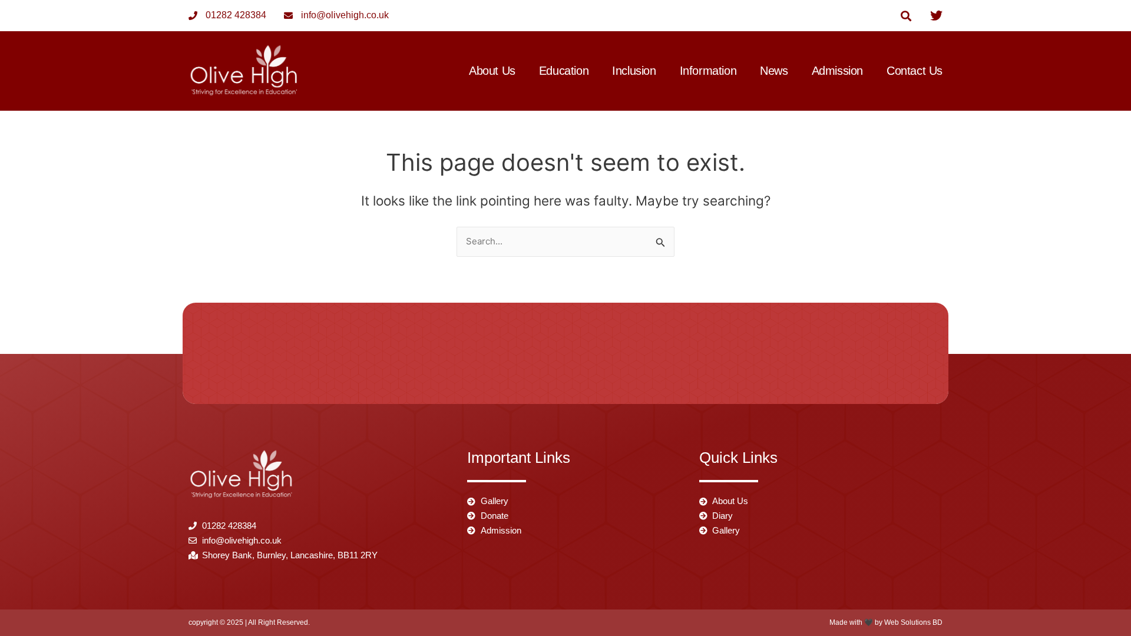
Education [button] (563, 71)
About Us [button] (492, 71)
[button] (905, 15)
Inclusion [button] (634, 71)
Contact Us (915, 71)
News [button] (774, 71)
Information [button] (708, 71)
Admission (837, 71)
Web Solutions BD (913, 622)
